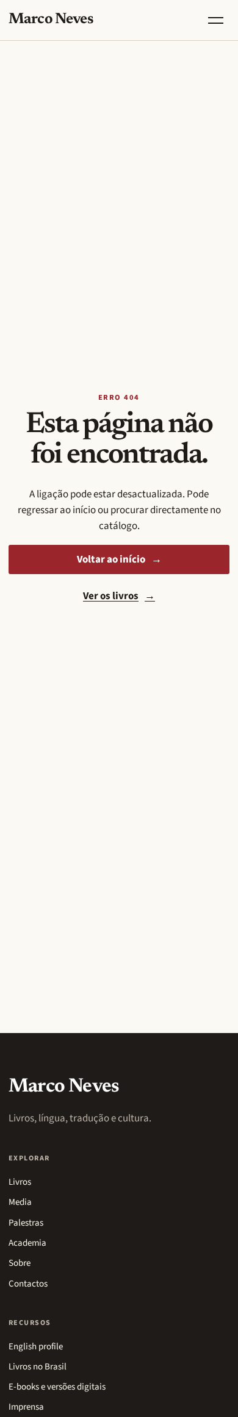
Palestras (26, 1222)
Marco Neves (51, 19)
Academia (27, 1243)
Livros (20, 1182)
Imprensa (26, 1407)
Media (20, 1202)
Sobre (20, 1263)
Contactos (28, 1283)
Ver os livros (119, 596)
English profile (36, 1346)
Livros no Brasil (38, 1366)
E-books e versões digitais (57, 1386)
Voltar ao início (119, 559)
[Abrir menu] (215, 20)
